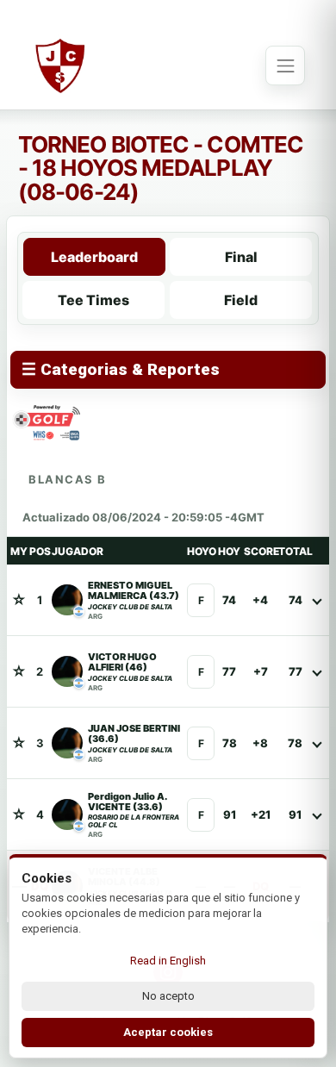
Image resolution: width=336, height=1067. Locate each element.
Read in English (168, 960)
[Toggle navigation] (285, 65)
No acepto (168, 995)
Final (241, 256)
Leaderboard (94, 256)
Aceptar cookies (168, 1032)
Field (241, 300)
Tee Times (93, 300)
